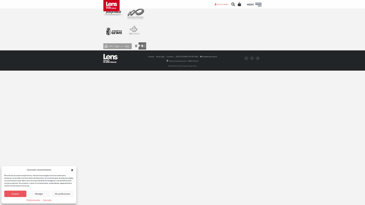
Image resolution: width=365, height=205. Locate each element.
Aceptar (15, 194)
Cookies (151, 57)
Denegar (39, 194)
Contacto (170, 57)
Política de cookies (33, 200)
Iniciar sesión (222, 4)
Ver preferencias (62, 194)
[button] (72, 169)
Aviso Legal (47, 200)
